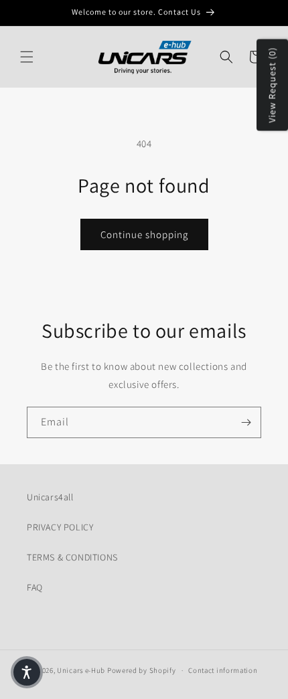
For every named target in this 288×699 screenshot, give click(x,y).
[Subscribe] (246, 422)
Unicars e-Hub (81, 670)
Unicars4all (50, 497)
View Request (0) (272, 85)
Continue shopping (144, 234)
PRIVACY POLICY (60, 527)
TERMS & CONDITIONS (72, 557)
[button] (27, 57)
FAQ (35, 587)
